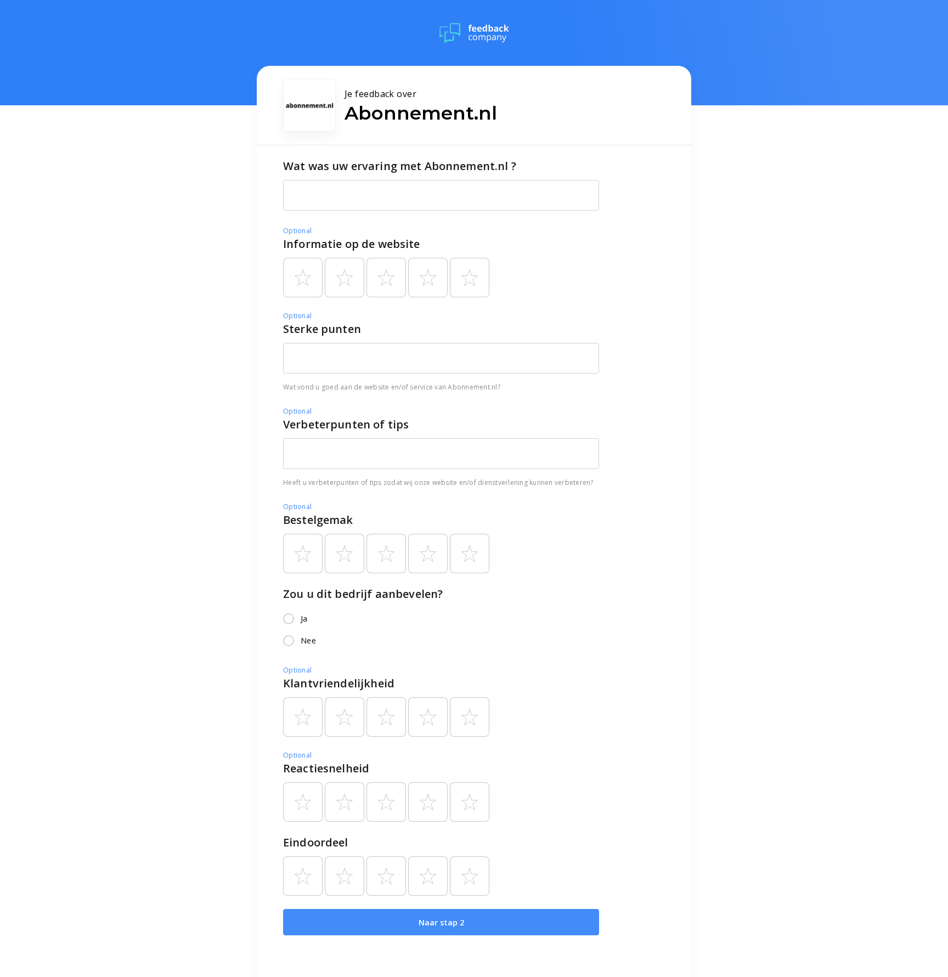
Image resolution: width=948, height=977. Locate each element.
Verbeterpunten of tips (346, 424)
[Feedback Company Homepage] (474, 33)
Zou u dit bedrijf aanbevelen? (363, 593)
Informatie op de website (351, 243)
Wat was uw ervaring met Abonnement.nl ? (399, 166)
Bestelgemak (318, 519)
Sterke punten (322, 328)
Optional (297, 230)
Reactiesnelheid (326, 768)
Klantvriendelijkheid (338, 683)
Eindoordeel (315, 842)
